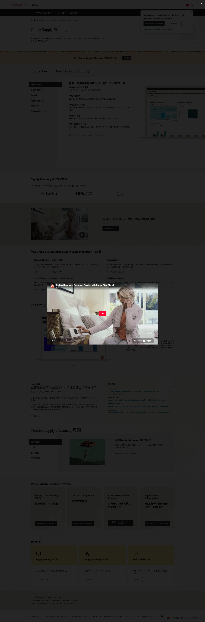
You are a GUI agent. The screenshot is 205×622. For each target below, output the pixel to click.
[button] (201, 3)
